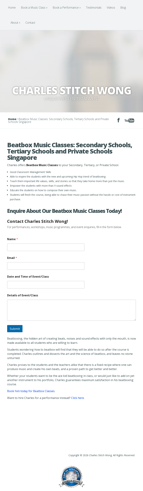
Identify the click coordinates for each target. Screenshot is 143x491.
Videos (111, 7)
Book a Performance (67, 7)
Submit (15, 329)
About (15, 23)
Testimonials (93, 7)
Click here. (77, 398)
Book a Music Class (34, 7)
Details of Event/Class (22, 295)
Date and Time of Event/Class (28, 276)
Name (12, 239)
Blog (123, 7)
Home (12, 7)
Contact (30, 23)
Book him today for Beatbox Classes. (31, 391)
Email (12, 258)
